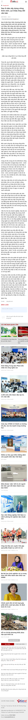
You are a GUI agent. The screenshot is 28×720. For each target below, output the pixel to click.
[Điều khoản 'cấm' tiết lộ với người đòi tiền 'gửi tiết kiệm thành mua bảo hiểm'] (14, 473)
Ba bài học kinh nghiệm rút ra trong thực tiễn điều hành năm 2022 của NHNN (14, 575)
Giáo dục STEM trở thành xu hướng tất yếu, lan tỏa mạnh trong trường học (14, 426)
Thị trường (4, 490)
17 (14, 660)
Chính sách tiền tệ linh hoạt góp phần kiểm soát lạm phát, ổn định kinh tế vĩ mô (13, 605)
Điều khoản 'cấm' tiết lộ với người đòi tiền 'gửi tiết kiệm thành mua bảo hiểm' (13, 486)
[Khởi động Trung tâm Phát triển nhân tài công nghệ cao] (14, 354)
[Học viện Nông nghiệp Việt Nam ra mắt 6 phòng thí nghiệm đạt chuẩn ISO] (14, 503)
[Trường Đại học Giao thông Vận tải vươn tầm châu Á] (9, 331)
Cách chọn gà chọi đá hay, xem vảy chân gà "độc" (13, 664)
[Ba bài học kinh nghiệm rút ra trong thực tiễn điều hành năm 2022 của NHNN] (14, 562)
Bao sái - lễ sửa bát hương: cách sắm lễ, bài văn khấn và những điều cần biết (13, 684)
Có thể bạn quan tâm (9, 324)
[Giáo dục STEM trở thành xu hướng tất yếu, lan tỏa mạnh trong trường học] (14, 412)
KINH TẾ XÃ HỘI (5, 637)
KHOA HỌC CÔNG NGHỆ (7, 370)
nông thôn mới (9, 301)
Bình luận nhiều (20, 644)
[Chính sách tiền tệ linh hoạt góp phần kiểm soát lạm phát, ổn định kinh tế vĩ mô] (14, 592)
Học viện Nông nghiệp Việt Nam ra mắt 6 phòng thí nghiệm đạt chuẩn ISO (13, 517)
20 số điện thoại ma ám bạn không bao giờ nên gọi (14, 669)
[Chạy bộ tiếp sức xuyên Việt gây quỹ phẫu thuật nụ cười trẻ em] (14, 534)
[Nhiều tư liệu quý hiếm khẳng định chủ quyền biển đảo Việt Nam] (14, 443)
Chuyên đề (6, 5)
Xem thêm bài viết (14, 640)
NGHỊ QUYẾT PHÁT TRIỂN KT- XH (9, 550)
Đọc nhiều (7, 644)
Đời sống (3, 459)
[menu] (1, 1)
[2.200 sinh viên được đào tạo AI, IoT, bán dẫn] (14, 383)
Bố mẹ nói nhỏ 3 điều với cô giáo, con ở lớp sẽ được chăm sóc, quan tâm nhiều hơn (12, 679)
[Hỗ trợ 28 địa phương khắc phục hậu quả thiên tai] (14, 621)
